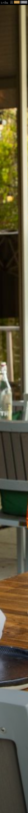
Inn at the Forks (4, 2)
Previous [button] (1, 408)
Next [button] (26, 408)
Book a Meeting (24, 2)
